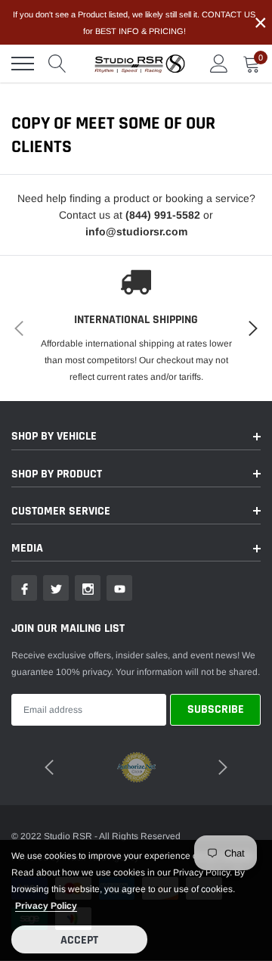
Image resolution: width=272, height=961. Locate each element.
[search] (57, 63)
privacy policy (46, 905)
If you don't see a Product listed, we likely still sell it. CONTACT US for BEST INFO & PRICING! (134, 23)
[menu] (22, 63)
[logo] (139, 63)
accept (79, 940)
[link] (24, 588)
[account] (219, 63)
